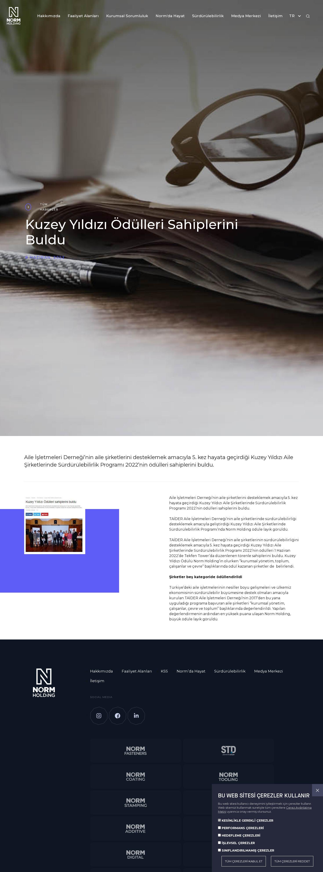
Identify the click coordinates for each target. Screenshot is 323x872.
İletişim (275, 16)
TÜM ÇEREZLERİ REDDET (292, 861)
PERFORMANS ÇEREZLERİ (243, 828)
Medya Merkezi (246, 16)
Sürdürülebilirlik (208, 16)
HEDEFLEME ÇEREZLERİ (241, 835)
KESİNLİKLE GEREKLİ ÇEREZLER (247, 821)
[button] (296, 16)
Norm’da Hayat (170, 16)
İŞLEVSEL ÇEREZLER (238, 843)
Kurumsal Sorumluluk (127, 16)
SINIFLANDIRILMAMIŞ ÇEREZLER (248, 850)
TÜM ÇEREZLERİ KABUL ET (243, 861)
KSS (164, 671)
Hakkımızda (48, 16)
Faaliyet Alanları (83, 16)
